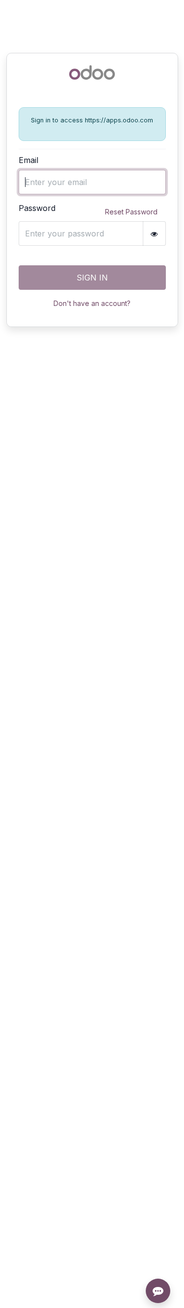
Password (37, 208)
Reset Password (131, 212)
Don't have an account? (92, 303)
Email (28, 160)
